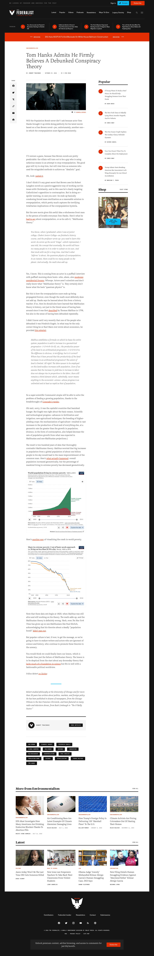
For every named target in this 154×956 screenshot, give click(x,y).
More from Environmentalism (38, 789)
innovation (72, 749)
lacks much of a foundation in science (43, 664)
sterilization (62, 758)
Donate (124, 3)
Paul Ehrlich (65, 754)
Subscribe (137, 3)
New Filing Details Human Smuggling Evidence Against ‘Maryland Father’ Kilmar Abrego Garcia (123, 876)
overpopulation (49, 754)
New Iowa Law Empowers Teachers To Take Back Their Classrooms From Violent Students (59, 876)
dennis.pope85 (81, 112)
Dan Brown (31, 744)
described (53, 310)
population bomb (33, 758)
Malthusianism (33, 754)
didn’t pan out (39, 630)
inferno (60, 749)
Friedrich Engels (64, 744)
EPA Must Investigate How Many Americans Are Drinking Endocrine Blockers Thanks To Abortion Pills (30, 825)
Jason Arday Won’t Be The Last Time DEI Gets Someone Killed (30, 873)
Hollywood (48, 749)
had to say (31, 219)
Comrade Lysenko (51, 401)
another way (38, 539)
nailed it (39, 176)
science (48, 758)
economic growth (46, 744)
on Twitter (42, 674)
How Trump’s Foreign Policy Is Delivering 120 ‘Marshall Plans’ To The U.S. (92, 821)
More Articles (76, 725)
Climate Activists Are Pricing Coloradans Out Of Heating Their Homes (123, 821)
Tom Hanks (31, 763)
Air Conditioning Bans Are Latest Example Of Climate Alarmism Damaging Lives (59, 821)
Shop (102, 190)
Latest (20, 842)
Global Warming (33, 749)
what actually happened (57, 458)
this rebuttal (40, 330)
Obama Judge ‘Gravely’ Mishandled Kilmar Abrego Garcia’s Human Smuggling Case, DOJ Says (91, 876)
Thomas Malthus (78, 758)
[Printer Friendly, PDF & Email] (13, 119)
